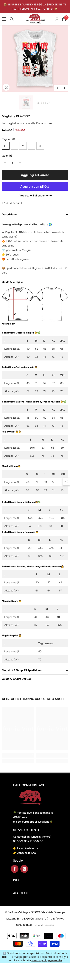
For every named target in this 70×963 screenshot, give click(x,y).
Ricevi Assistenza (27, 848)
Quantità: (7, 155)
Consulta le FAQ (26, 852)
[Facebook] (14, 869)
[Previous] (57, 88)
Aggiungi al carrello (35, 175)
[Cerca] (12, 19)
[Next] (64, 88)
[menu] (4, 19)
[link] (18, 755)
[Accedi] (57, 19)
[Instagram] (24, 869)
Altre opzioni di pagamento (35, 195)
